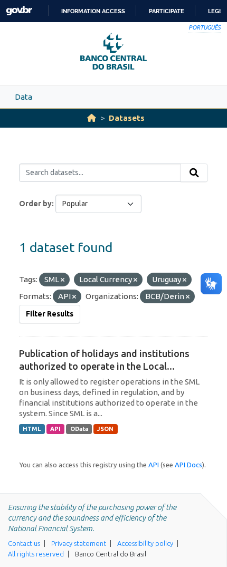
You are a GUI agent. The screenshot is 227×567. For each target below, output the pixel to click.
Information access (93, 11)
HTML (32, 429)
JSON (105, 429)
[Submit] (194, 173)
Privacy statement (78, 543)
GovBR (19, 11)
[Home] (91, 117)
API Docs (188, 464)
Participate (166, 11)
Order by (35, 203)
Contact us (24, 543)
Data (23, 96)
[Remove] (62, 280)
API (55, 429)
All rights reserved (36, 554)
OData (79, 429)
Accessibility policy (145, 543)
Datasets (127, 117)
